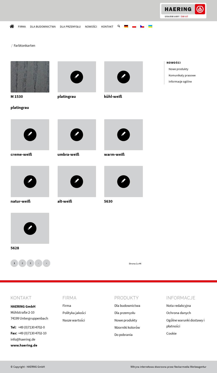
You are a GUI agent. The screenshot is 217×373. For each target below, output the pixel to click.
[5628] (30, 228)
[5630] (123, 181)
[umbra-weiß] (76, 134)
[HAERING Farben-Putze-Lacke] (183, 10)
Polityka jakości (74, 312)
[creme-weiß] (30, 134)
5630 (108, 201)
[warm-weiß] (123, 134)
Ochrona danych (178, 312)
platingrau (66, 96)
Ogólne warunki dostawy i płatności (185, 323)
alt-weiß (64, 201)
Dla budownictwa (127, 305)
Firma (67, 305)
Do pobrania (123, 334)
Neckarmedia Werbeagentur (190, 367)
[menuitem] (12, 26)
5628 (15, 247)
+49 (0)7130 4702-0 (31, 327)
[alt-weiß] (76, 181)
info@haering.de (23, 339)
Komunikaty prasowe (182, 75)
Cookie (171, 333)
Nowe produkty (178, 69)
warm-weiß (114, 154)
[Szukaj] (118, 26)
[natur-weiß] (30, 181)
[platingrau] (76, 77)
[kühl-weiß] (123, 77)
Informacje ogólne (180, 81)
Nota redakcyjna (178, 305)
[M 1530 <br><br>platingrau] (30, 77)
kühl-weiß (113, 96)
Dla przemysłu (124, 312)
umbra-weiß (68, 154)
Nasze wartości (74, 320)
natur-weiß (21, 201)
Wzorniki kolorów (127, 327)
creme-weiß (21, 154)
